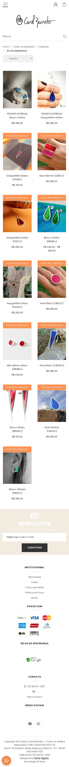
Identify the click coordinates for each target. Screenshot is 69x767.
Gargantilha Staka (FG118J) (17, 177)
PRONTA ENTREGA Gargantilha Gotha (52, 115)
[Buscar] (61, 36)
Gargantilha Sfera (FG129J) (17, 305)
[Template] (42, 758)
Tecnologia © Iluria (34, 761)
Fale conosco (34, 696)
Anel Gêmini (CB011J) (51, 175)
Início (6, 46)
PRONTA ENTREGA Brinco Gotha (17, 115)
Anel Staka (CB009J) (52, 365)
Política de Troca (34, 592)
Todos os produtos (23, 46)
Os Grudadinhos (17, 50)
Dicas (34, 597)
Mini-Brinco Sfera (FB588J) (17, 367)
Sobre (34, 582)
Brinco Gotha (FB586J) (51, 239)
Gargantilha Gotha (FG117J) (17, 239)
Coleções (43, 46)
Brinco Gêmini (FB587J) (17, 491)
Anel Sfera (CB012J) (51, 303)
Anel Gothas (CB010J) (52, 429)
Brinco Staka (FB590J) (17, 429)
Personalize (34, 577)
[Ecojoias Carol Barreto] (34, 20)
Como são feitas (34, 587)
